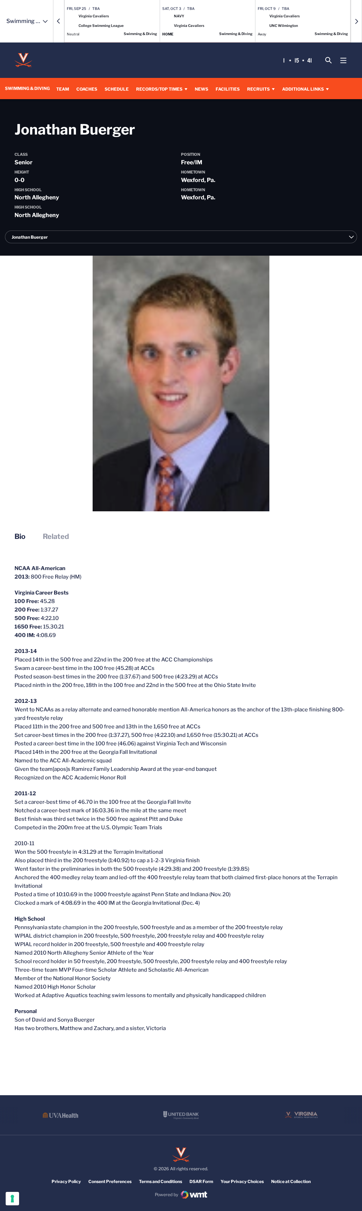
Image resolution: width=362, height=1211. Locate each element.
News (201, 89)
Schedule (117, 89)
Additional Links (303, 89)
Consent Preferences (110, 1181)
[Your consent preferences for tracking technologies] (12, 1198)
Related (56, 536)
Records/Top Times (159, 89)
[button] (58, 21)
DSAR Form (201, 1181)
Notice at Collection (291, 1181)
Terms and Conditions (160, 1181)
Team (62, 89)
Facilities (228, 89)
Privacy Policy (66, 1181)
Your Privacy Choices (242, 1181)
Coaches (86, 89)
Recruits (258, 89)
